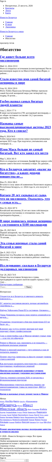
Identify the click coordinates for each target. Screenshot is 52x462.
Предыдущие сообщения (11, 284)
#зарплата (42, 412)
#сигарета (32, 422)
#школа (2, 425)
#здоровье (3, 415)
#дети (25, 412)
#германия (35, 409)
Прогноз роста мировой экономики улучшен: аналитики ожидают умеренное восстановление (23, 372)
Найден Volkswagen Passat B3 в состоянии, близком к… (25, 310)
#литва (2, 417)
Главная (9, 22)
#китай (9, 415)
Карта (8, 13)
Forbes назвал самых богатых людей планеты (21, 103)
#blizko (2, 401)
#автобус (22, 401)
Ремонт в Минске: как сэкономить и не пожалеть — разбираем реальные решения (23, 344)
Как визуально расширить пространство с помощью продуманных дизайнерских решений (23, 365)
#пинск (38, 420)
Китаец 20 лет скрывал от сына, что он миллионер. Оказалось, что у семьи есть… (25, 198)
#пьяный (12, 422)
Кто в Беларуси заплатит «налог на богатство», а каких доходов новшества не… (25, 172)
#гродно (2, 412)
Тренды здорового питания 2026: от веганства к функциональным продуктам (22, 379)
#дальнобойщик (11, 412)
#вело (30, 409)
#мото (22, 417)
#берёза (19, 405)
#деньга (19, 412)
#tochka (9, 401)
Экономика (10, 27)
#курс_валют (44, 415)
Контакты (9, 8)
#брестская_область (13, 409)
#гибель (43, 409)
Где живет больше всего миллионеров (17, 58)
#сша (41, 422)
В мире (8, 24)
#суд (37, 422)
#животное (32, 412)
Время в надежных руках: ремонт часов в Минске (24, 394)
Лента (8, 10)
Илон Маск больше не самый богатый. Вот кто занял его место (24, 151)
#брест (28, 405)
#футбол (47, 422)
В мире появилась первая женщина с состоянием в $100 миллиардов (26, 222)
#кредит (36, 415)
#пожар (44, 420)
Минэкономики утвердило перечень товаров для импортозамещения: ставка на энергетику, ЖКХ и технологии (23, 387)
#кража (31, 415)
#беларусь (8, 405)
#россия (25, 422)
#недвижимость (6, 420)
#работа (18, 422)
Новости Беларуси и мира (12, 31)
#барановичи (31, 401)
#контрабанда (23, 415)
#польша (4, 422)
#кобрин (14, 415)
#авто (16, 401)
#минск (16, 417)
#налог (41, 417)
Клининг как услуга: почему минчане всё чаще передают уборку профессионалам (21, 330)
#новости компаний (20, 420)
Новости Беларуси (8, 17)
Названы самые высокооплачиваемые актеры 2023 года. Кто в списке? (25, 127)
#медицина (9, 417)
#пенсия (31, 420)
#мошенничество (31, 417)
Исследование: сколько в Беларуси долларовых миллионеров (25, 267)
